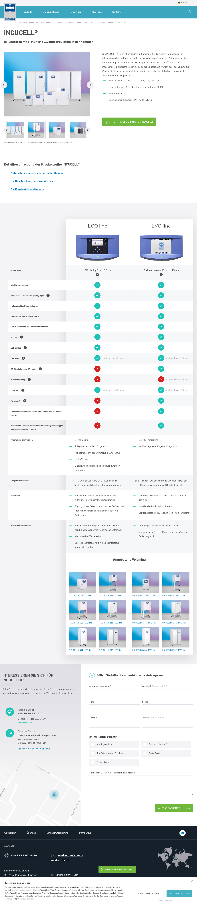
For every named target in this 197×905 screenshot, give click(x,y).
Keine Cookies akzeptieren (149, 894)
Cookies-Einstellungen (164, 900)
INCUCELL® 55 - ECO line (110, 595)
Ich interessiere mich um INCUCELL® (133, 122)
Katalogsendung (105, 744)
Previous (4, 84)
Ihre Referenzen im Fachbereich (111, 753)
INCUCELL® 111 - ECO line (80, 623)
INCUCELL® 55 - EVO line (173, 595)
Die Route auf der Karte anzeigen (34, 748)
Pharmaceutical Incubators (95, 22)
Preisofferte (154, 753)
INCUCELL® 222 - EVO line (174, 623)
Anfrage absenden (169, 808)
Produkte (27, 12)
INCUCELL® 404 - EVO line (144, 650)
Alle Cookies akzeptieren (179, 894)
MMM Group (85, 832)
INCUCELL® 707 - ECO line (110, 650)
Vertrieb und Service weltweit (119, 869)
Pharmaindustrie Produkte (63, 22)
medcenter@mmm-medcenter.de (67, 858)
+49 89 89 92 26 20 (30, 713)
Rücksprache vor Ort (159, 744)
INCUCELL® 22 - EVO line (143, 595)
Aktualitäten (10, 832)
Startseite (23, 22)
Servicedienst (103, 762)
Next (90, 84)
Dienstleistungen (51, 12)
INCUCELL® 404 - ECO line (80, 650)
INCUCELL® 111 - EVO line (144, 623)
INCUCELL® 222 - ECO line (110, 623)
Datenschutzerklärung (57, 832)
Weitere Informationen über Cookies (25, 890)
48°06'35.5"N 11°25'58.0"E (67, 875)
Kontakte (117, 12)
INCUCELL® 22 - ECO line (80, 595)
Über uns (97, 12)
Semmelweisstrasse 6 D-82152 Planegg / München (32, 741)
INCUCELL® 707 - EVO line (174, 650)
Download (76, 12)
